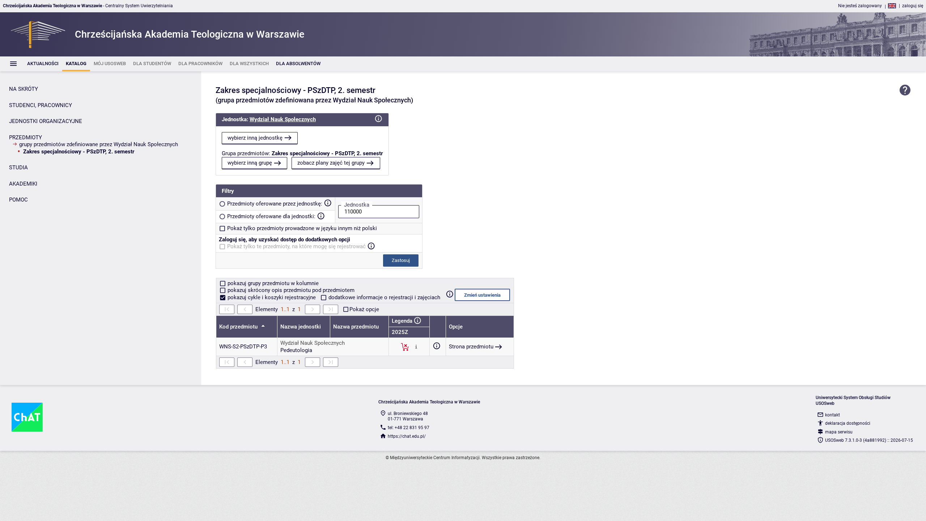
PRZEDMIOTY (25, 137)
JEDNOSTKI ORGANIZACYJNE (45, 121)
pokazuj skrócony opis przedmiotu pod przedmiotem (290, 290)
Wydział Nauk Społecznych (283, 119)
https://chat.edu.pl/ (407, 436)
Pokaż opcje (364, 309)
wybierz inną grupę (250, 163)
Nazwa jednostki (300, 326)
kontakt (832, 415)
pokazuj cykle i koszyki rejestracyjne (271, 297)
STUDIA (18, 167)
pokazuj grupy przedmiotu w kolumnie (272, 283)
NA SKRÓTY (23, 89)
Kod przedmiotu (239, 326)
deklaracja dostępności (847, 423)
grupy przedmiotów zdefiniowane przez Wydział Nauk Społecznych (98, 144)
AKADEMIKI (23, 184)
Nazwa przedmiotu (356, 326)
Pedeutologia (296, 350)
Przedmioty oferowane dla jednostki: (271, 216)
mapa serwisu (839, 432)
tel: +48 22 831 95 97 (408, 427)
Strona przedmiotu (471, 346)
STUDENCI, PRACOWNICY (40, 105)
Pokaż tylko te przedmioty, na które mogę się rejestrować (296, 246)
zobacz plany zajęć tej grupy (331, 163)
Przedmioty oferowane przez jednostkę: (275, 203)
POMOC (18, 199)
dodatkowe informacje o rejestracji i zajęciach (383, 297)
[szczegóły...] (416, 346)
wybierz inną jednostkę (255, 138)
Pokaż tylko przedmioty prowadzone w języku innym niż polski (302, 228)
